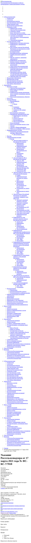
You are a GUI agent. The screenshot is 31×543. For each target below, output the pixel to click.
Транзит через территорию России (19, 332)
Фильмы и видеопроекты (14, 314)
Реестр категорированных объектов (20, 96)
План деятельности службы (17, 33)
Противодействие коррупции (15, 82)
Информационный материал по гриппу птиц (22, 178)
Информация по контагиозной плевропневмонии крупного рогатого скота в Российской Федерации (21, 244)
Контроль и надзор (12, 86)
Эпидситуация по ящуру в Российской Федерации (20, 141)
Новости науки (11, 312)
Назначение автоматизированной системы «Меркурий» (19, 132)
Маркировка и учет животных (15, 300)
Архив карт (20, 221)
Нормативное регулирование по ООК (23, 209)
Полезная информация (13, 342)
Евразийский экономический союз (19, 114)
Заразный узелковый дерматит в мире (22, 203)
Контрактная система (13, 79)
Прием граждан (11, 322)
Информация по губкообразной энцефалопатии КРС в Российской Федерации (21, 232)
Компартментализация (13, 298)
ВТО (11, 105)
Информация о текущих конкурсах (19, 43)
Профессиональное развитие (18, 54)
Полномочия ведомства (13, 21)
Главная (6, 448)
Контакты (9, 317)
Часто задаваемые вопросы (14, 341)
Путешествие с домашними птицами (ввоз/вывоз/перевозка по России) (20, 337)
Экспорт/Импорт (11, 99)
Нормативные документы (20, 115)
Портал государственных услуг (9, 511)
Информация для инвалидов (18, 60)
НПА (11, 56)
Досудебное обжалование (14, 83)
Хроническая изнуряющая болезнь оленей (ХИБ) (20, 283)
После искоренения (22, 229)
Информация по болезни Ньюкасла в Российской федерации (20, 268)
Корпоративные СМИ (13, 316)
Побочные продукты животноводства (17, 301)
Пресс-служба (7, 306)
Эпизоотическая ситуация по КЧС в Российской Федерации (21, 276)
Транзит (12, 126)
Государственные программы (15, 22)
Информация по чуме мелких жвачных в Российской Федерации (21, 257)
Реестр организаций (18, 121)
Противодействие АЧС (23, 168)
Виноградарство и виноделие (15, 303)
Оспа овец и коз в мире (23, 213)
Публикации (20, 153)
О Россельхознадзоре (9, 17)
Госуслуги (10, 98)
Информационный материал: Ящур (22, 146)
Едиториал (16, 107)
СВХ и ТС (16, 117)
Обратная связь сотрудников (18, 76)
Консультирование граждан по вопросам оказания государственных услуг (18, 354)
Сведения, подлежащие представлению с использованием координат (19, 37)
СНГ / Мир (19, 239)
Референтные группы (16, 28)
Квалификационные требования (19, 53)
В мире (18, 175)
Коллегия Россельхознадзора (14, 25)
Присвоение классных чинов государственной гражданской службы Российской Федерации (19, 73)
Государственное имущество (14, 80)
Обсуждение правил (18, 134)
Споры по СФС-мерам (19, 110)
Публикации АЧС (21, 169)
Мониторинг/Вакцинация (20, 181)
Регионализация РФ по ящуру (18, 291)
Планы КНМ (13, 91)
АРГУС (12, 102)
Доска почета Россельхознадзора (19, 66)
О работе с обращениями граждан (16, 323)
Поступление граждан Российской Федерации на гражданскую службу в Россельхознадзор (20, 49)
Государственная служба (13, 41)
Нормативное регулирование (21, 226)
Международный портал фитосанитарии (12, 508)
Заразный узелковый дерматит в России (22, 200)
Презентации (13, 290)
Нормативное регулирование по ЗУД (23, 206)
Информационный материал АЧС (22, 162)
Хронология (20, 156)
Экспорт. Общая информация (18, 127)
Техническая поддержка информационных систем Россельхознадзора (18, 357)
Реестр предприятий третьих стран (19, 124)
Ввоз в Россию (14, 328)
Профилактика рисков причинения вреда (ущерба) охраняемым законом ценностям (20, 94)
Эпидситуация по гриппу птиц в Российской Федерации (21, 173)
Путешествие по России (16, 330)
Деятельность (7, 85)
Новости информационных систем (16, 310)
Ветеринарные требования (17, 112)
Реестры (9, 136)
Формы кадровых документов (18, 62)
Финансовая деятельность (14, 78)
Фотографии (20, 240)
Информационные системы (14, 130)
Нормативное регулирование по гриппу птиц (21, 185)
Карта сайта (12, 513)
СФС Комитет (17, 108)
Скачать (3, 488)
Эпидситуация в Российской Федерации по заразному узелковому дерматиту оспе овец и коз (21, 196)
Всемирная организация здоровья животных (13, 505)
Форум (15, 104)
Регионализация (11, 288)
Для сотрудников (8, 348)
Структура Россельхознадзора (15, 351)
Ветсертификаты (14, 101)
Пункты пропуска (18, 118)
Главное (9, 307)
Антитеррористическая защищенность (17, 304)
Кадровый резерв (15, 51)
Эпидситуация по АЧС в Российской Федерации (20, 158)
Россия (12, 139)
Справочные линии (12, 339)
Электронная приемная (16, 40)
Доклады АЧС (20, 160)
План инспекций (14, 123)
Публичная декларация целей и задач (20, 34)
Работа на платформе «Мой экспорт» (20, 128)
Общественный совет (13, 24)
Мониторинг (10, 297)
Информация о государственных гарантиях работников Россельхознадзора (19, 69)
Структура (10, 19)
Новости (19, 224)
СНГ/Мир (19, 155)
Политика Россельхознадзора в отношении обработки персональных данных (18, 344)
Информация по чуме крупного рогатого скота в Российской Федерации (20, 219)
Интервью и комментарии (14, 313)
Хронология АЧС (21, 171)
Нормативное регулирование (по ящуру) (22, 150)
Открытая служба (12, 27)
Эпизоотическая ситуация (14, 137)
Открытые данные (15, 31)
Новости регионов (12, 309)
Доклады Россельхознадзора (17, 30)
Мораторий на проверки (16, 89)
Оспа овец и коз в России (23, 211)
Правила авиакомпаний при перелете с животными (17, 334)
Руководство (10, 18)
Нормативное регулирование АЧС (22, 165)
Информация (20, 223)
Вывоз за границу (15, 329)
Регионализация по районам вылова (20, 293)
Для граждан (7, 319)
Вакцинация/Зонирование (20, 144)
